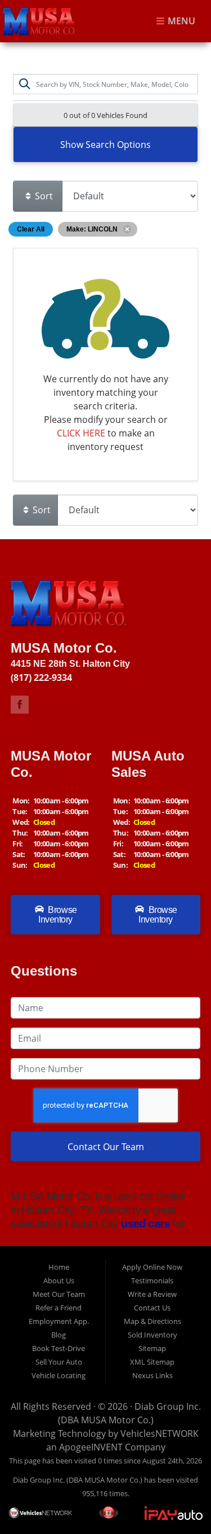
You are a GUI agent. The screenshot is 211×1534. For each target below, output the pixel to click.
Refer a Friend (58, 1308)
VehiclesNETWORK (159, 1433)
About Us (58, 1280)
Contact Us (152, 1308)
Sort (43, 196)
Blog (58, 1335)
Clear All (30, 229)
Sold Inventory (152, 1335)
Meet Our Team (59, 1294)
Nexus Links (152, 1375)
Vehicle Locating (59, 1375)
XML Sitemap (152, 1362)
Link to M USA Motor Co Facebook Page (20, 705)
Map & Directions (152, 1321)
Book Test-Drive (58, 1348)
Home (58, 1267)
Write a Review (152, 1294)
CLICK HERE (81, 433)
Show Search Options (105, 144)
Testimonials (152, 1280)
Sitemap (152, 1348)
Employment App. (59, 1321)
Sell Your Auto (58, 1362)
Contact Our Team (106, 1146)
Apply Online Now (152, 1267)
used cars (143, 1223)
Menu (180, 21)
